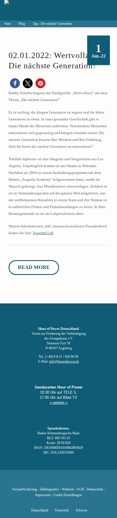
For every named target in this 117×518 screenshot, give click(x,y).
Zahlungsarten (49, 489)
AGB (80, 489)
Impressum (42, 495)
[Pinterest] (68, 481)
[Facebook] (29, 481)
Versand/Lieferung (24, 489)
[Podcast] (78, 481)
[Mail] (87, 481)
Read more (34, 267)
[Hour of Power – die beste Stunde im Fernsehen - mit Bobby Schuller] (35, 10)
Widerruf (68, 489)
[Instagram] (58, 481)
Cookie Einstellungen (67, 495)
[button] (15, 83)
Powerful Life (43, 233)
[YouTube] (49, 481)
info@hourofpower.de (64, 361)
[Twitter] (39, 481)
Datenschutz (95, 489)
